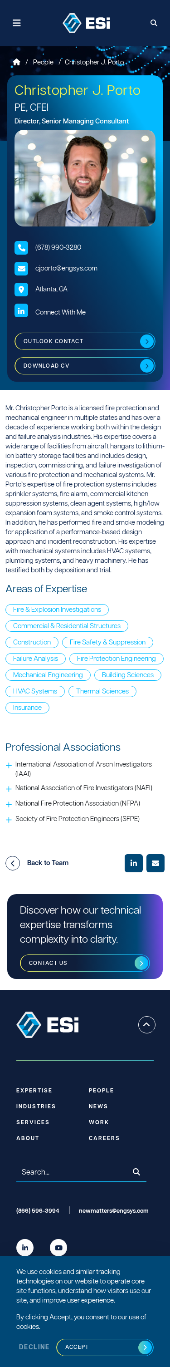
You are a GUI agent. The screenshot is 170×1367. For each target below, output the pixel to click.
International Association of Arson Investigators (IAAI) (83, 769)
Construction (32, 642)
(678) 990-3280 (58, 247)
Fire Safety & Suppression (108, 642)
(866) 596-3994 (37, 1211)
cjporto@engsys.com (66, 268)
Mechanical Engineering (48, 675)
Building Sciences (128, 675)
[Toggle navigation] (17, 23)
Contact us (48, 963)
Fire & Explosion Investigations (57, 609)
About (27, 1138)
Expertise (34, 1091)
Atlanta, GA (51, 289)
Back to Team (47, 863)
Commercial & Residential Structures (67, 626)
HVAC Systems (35, 691)
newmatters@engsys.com (114, 1211)
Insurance (27, 707)
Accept (77, 1347)
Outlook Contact (53, 341)
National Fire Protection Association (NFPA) (77, 803)
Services (33, 1123)
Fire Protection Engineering (116, 658)
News (98, 1107)
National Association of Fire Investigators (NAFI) (83, 788)
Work (99, 1123)
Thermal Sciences (102, 691)
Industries (36, 1107)
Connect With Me (60, 312)
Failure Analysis (35, 658)
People (44, 62)
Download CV (47, 366)
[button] (12, 863)
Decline (34, 1347)
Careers (104, 1138)
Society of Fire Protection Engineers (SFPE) (77, 819)
